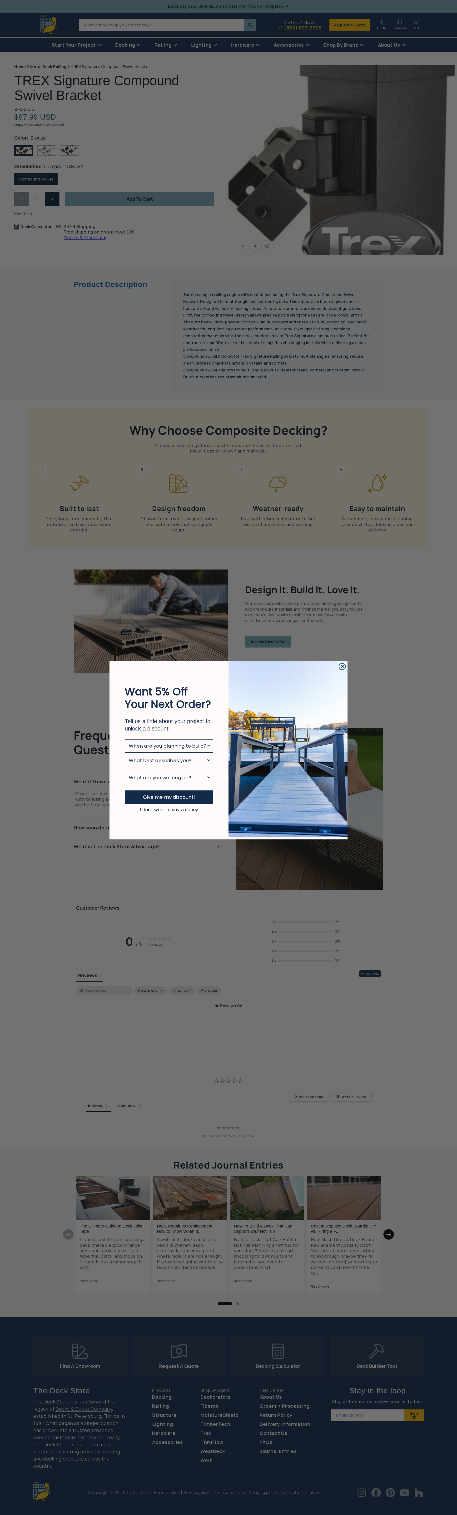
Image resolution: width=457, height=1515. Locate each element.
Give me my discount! (169, 797)
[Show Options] (208, 746)
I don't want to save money (169, 809)
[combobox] (167, 746)
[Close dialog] (342, 666)
